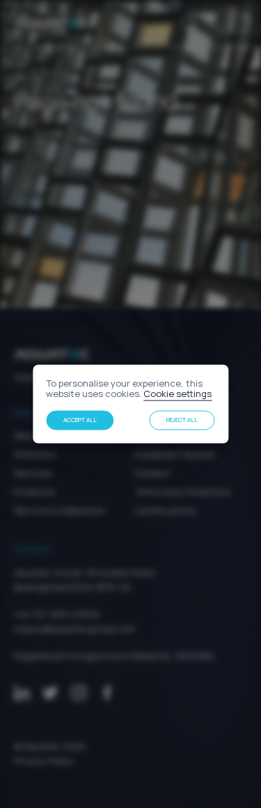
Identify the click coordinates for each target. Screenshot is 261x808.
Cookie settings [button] (177, 394)
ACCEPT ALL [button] (80, 419)
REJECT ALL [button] (182, 419)
